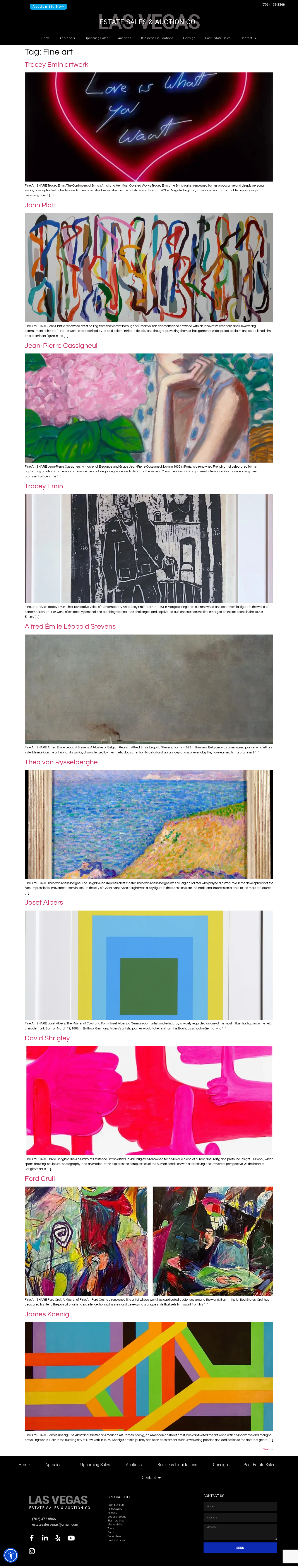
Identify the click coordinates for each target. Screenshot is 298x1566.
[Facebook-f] (31, 1538)
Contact (246, 38)
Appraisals (67, 38)
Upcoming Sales (96, 38)
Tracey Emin (44, 486)
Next (268, 1449)
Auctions (124, 38)
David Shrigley (47, 1038)
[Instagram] (31, 1551)
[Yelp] (58, 1538)
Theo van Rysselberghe (61, 762)
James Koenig (47, 1314)
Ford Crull (40, 1178)
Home (45, 38)
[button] (10, 1555)
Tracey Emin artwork (56, 64)
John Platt (40, 205)
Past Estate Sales (218, 38)
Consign (189, 38)
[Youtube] (71, 1538)
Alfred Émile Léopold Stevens (70, 626)
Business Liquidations (157, 38)
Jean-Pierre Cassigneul (61, 345)
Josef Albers (44, 902)
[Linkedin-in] (44, 1538)
